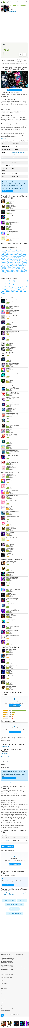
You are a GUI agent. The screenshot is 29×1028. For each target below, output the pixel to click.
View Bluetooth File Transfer (6, 977)
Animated (25, 280)
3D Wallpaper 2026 (9, 654)
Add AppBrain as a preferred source (10, 782)
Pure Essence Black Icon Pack (12, 315)
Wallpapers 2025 (9, 614)
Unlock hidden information (14, 705)
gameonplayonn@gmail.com (7, 756)
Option (15, 284)
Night (7, 256)
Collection (8, 290)
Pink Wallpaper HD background (12, 495)
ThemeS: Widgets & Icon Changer (12, 236)
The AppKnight (14, 647)
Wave (21, 290)
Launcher (10, 268)
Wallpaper (25, 262)
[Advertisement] (14, 27)
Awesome (14, 250)
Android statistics (19, 957)
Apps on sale (22, 900)
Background (4, 268)
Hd (25, 259)
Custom (18, 268)
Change (25, 271)
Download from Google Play (15, 89)
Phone (23, 268)
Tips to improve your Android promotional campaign (7, 1009)
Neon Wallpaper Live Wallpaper (12, 305)
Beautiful (12, 271)
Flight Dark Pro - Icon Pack (11, 342)
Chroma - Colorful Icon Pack (11, 321)
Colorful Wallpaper (9, 445)
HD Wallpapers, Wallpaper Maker (12, 516)
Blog (2, 1005)
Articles (2, 1002)
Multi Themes (9, 368)
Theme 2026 (8, 670)
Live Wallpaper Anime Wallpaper (12, 363)
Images (7, 253)
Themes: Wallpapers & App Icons (12, 511)
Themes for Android (10, 205)
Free (7, 265)
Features (3, 293)
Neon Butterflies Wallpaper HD (12, 609)
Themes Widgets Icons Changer (12, 310)
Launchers (24, 253)
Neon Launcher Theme (10, 215)
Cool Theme (8, 418)
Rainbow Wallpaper (10, 429)
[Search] (27, 2)
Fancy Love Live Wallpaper (11, 434)
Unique (8, 250)
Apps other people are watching (14, 904)
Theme (15, 265)
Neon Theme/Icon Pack (10, 210)
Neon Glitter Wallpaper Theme (12, 231)
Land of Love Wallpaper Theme (12, 461)
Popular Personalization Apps (14, 913)
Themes (20, 259)
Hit (25, 290)
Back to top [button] (25, 1016)
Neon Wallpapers (9, 336)
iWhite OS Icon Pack (10, 352)
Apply (3, 271)
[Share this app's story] (20, 55)
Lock (14, 268)
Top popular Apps (18, 966)
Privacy (2, 993)
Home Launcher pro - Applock (12, 373)
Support (7, 271)
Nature (24, 256)
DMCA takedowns (4, 999)
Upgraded (16, 259)
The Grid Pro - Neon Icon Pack (12, 299)
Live (20, 280)
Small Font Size (9, 681)
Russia (7, 840)
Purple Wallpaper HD (10, 532)
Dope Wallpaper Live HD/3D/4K (12, 455)
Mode (3, 256)
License (19, 256)
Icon (3, 265)
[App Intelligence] (2, 1015)
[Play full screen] (25, 55)
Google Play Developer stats (21, 960)
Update (22, 250)
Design (16, 280)
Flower (3, 287)
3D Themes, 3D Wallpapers (11, 665)
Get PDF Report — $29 (7, 190)
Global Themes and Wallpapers (12, 490)
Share (11, 256)
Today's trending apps (9, 900)
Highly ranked (15, 157)
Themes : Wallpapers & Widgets (12, 500)
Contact (2, 990)
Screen (19, 262)
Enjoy (3, 284)
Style (3, 290)
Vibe (11, 259)
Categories (4, 250)
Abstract (17, 271)
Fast (7, 259)
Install (3, 274)
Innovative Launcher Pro (11, 379)
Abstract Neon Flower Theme (12, 221)
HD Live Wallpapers (10, 640)
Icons (7, 280)
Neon (20, 265)
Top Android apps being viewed (7, 974)
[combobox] (20, 2)
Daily (18, 250)
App (15, 262)
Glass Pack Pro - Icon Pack (11, 326)
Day (3, 253)
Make (21, 271)
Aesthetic (16, 287)
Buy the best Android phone (20, 969)
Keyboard (12, 280)
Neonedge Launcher (10, 548)
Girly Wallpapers (9, 466)
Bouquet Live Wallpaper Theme (12, 413)
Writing (16, 290)
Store (11, 253)
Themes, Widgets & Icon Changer (12, 506)
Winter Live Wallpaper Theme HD (12, 397)
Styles (25, 287)
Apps (11, 284)
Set (23, 284)
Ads (15, 253)
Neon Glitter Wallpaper (10, 403)
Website (3, 758)
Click (15, 256)
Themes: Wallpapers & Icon (11, 485)
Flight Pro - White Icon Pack (11, 347)
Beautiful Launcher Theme (11, 200)
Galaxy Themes (9, 659)
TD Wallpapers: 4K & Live (11, 358)
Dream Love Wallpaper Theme (12, 392)
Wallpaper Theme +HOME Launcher (13, 522)
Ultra (20, 253)
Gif (7, 287)
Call (7, 284)
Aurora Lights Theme (10, 440)
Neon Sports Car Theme (11, 408)
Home (11, 265)
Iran (7, 843)
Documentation (4, 996)
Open (21, 287)
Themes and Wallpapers (11, 686)
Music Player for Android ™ (11, 649)
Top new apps (14, 909)
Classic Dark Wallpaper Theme (12, 424)
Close (3, 259)
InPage (2, 980)
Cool (3, 280)
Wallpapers (4, 262)
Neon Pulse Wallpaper (10, 619)
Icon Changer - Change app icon (12, 675)
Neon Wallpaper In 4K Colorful (12, 630)
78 (12, 166)
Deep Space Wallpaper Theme (12, 450)
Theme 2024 (8, 226)
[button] (14, 762)
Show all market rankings (8, 846)
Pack (24, 265)
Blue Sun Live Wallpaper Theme (12, 387)
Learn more (20, 188)
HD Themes (8, 553)
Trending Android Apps (20, 963)
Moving (11, 287)
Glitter (19, 284)
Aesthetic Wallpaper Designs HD (12, 331)
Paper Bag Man (4, 983)
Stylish (12, 290)
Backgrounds (10, 262)
